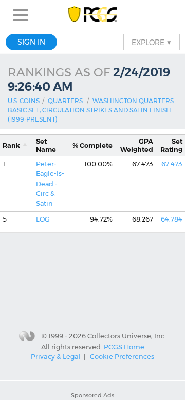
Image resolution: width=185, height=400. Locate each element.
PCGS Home (124, 346)
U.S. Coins (24, 101)
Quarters (65, 101)
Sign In (31, 42)
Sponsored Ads (92, 395)
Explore (152, 42)
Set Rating (171, 145)
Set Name (46, 145)
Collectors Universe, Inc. (126, 336)
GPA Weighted (136, 145)
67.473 (171, 164)
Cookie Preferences (122, 356)
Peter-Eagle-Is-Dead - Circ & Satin (50, 183)
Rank (11, 145)
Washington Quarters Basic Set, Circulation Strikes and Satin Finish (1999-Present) (91, 110)
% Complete (92, 145)
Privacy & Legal (56, 356)
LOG (43, 219)
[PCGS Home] (92, 15)
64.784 (171, 219)
